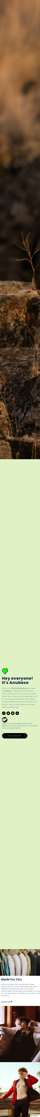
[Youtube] (13, 713)
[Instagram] (4, 713)
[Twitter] (8, 713)
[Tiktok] (17, 713)
